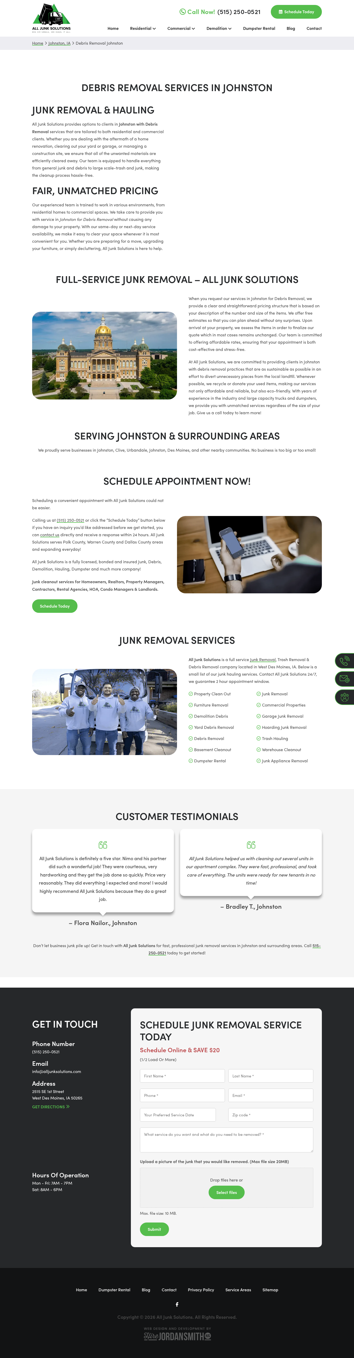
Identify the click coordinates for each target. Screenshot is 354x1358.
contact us (49, 534)
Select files (226, 1192)
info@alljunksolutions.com (56, 1071)
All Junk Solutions (51, 18)
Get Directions (48, 1106)
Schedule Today (55, 606)
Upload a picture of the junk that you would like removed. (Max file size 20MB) (214, 1161)
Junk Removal (263, 659)
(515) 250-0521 (70, 520)
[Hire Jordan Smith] (177, 1333)
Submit (154, 1229)
